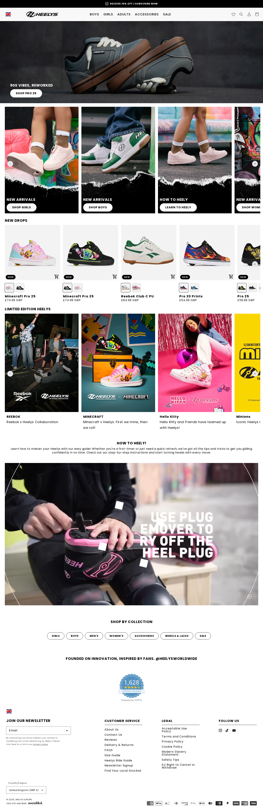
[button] (94, 14)
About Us (111, 730)
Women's (116, 636)
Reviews (110, 740)
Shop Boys (98, 207)
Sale (203, 636)
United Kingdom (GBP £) (24, 790)
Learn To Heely (178, 207)
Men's (94, 636)
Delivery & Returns (119, 745)
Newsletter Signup (118, 765)
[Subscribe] (67, 730)
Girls (56, 636)
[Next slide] (255, 164)
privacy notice (40, 744)
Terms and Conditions (179, 736)
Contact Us (113, 735)
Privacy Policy (173, 741)
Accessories (144, 636)
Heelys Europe (24, 799)
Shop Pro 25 (26, 93)
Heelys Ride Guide (118, 760)
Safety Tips (170, 760)
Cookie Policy (172, 747)
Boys (75, 636)
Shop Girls (21, 207)
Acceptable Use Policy (174, 730)
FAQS (108, 750)
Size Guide (112, 755)
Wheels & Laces (177, 636)
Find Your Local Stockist (123, 771)
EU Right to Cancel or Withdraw (178, 766)
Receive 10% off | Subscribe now (134, 3)
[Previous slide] (10, 164)
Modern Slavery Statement (174, 753)
